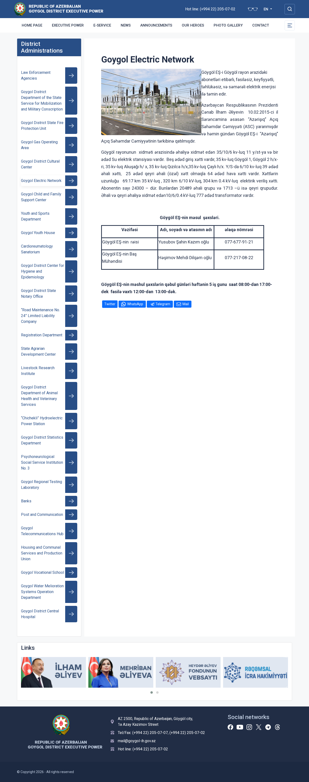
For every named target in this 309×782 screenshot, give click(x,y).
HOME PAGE (32, 25)
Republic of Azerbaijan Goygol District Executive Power (64, 9)
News (126, 25)
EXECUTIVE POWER (68, 25)
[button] (151, 692)
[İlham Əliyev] (53, 672)
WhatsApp (135, 304)
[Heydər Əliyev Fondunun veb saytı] (188, 672)
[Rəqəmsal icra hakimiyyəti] (255, 672)
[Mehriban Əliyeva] (120, 672)
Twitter (109, 304)
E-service (102, 25)
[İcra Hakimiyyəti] (20, 9)
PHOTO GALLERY (228, 25)
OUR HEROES (193, 25)
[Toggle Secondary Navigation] (289, 25)
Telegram (162, 304)
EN (266, 9)
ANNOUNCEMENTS (156, 25)
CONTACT (260, 25)
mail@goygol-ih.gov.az (137, 741)
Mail (186, 304)
